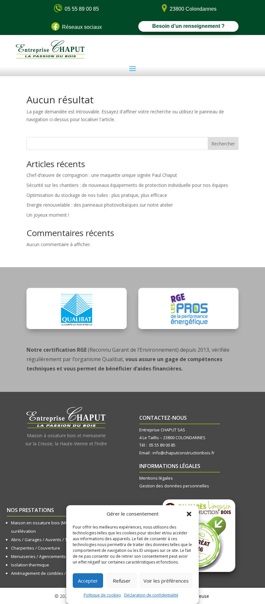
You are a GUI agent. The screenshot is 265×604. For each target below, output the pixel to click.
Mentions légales (156, 478)
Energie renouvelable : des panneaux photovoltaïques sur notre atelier (99, 205)
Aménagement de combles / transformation (54, 573)
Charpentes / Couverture (35, 548)
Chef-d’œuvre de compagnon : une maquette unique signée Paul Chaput (101, 175)
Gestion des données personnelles (174, 486)
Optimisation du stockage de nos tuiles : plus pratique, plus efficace (96, 195)
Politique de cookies (102, 595)
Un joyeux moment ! (47, 215)
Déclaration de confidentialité (151, 595)
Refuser (122, 580)
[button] (189, 514)
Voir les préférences (166, 580)
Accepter (88, 580)
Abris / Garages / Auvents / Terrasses (48, 539)
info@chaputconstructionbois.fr (184, 453)
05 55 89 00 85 (162, 445)
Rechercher (223, 144)
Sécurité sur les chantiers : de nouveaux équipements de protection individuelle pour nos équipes (127, 185)
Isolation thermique (30, 565)
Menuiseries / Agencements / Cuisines (48, 556)
